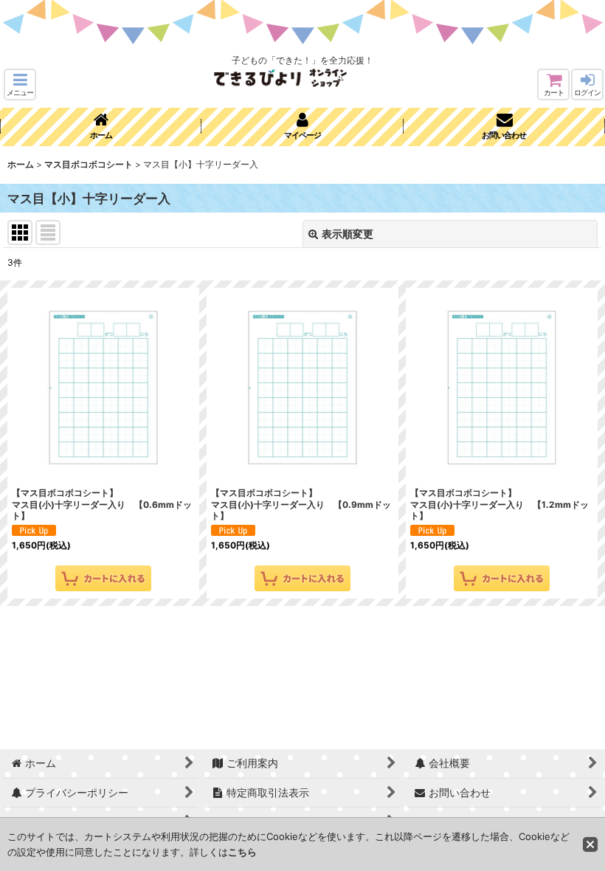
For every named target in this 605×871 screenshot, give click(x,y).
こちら (242, 852)
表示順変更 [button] (347, 233)
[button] (20, 84)
